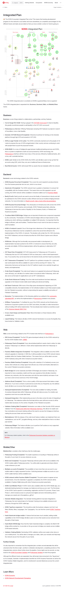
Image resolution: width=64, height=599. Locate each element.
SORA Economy (10, 575)
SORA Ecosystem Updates (19, 552)
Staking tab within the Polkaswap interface (29, 409)
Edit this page (9, 585)
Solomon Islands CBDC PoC (17, 309)
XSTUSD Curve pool (40, 123)
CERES (25, 339)
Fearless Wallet (53, 193)
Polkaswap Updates (36, 552)
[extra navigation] (60, 2)
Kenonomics (38, 298)
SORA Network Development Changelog (18, 578)
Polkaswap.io (9, 154)
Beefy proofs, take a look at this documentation (41, 201)
